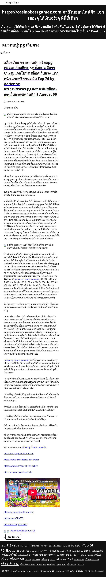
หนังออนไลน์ (41, 564)
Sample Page (12, 2)
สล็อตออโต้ (79, 559)
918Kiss (11, 545)
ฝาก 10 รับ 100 (82, 555)
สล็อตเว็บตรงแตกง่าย (28, 564)
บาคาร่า (43, 554)
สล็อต (5, 559)
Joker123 (46, 545)
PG (72, 545)
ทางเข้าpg (33, 554)
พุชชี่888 (90, 555)
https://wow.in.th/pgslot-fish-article (21, 465)
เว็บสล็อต (80, 564)
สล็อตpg (45, 559)
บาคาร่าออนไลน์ (68, 554)
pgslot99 (15, 551)
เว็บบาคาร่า (71, 564)
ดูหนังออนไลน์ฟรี (23, 555)
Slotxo (87, 550)
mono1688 (66, 546)
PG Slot (6, 550)
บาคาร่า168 (53, 554)
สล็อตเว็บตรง (10, 564)
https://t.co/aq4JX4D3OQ (15, 524)
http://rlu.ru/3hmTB (13, 518)
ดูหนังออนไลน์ (9, 554)
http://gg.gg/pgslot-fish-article (18, 512)
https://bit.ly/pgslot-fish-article (18, 453)
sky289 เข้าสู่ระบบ (77, 551)
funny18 (35, 545)
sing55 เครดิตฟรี (65, 551)
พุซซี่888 (97, 554)
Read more (13, 536)
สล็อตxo (52, 560)
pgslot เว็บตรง (25, 551)
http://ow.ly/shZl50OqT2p (23, 530)
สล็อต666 (28, 560)
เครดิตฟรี (51, 564)
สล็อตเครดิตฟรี (92, 559)
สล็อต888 (36, 559)
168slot (3, 546)
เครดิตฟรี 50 (61, 564)
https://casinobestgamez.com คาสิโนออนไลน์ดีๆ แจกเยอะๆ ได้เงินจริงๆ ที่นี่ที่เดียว (47, 571)
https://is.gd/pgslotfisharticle (18, 472)
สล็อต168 (17, 559)
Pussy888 (54, 550)
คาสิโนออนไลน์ (97, 551)
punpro (34, 551)
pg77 (77, 545)
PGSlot (87, 545)
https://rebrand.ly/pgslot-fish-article (21, 459)
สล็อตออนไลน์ (64, 559)
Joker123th (57, 546)
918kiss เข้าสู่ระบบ (23, 546)
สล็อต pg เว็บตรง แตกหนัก (27, 279)
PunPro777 (43, 551)
